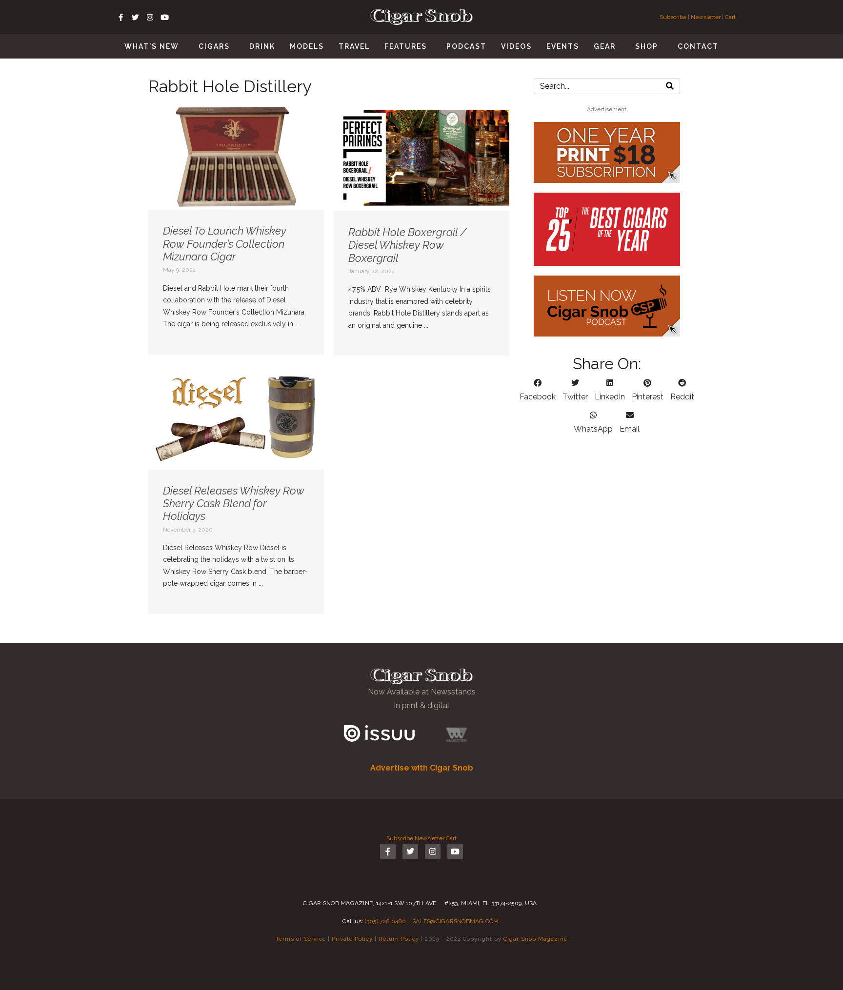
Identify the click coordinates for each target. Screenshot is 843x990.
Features (405, 46)
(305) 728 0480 (385, 921)
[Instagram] (150, 17)
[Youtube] (165, 17)
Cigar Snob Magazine (535, 938)
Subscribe (674, 17)
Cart (730, 17)
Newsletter (706, 17)
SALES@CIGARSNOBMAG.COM (455, 921)
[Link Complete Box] (236, 229)
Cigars (214, 46)
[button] (538, 390)
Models (307, 46)
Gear (605, 46)
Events (562, 46)
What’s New (151, 46)
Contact (698, 46)
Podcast (466, 46)
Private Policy (352, 938)
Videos (516, 46)
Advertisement (606, 109)
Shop (646, 46)
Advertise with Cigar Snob (421, 767)
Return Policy (399, 938)
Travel (354, 46)
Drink (262, 46)
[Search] (670, 86)
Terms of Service (301, 938)
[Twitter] (135, 17)
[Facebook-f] (121, 17)
